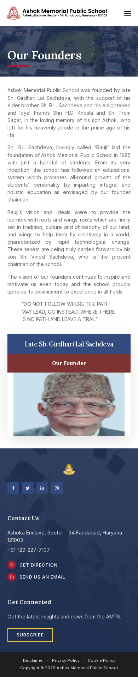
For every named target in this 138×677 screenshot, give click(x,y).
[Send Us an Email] (11, 577)
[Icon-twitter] (28, 488)
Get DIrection (38, 565)
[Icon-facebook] (13, 488)
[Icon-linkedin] (42, 488)
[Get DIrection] (11, 565)
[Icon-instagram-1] (57, 488)
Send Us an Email (42, 577)
